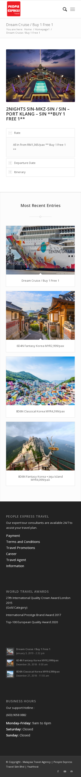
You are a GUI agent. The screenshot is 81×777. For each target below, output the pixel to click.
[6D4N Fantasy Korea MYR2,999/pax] (40, 315)
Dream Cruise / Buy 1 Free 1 (29, 24)
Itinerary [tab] (20, 172)
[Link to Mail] (71, 771)
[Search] (62, 9)
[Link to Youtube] (64, 771)
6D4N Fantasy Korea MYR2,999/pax (40, 346)
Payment (13, 535)
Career (11, 553)
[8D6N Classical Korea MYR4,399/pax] (40, 381)
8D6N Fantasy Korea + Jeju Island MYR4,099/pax (40, 478)
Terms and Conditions (23, 541)
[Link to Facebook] (58, 771)
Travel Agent (16, 559)
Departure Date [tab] (25, 163)
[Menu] (72, 9)
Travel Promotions (20, 547)
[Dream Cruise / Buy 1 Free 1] (40, 250)
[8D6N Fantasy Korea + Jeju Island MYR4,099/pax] (40, 446)
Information (15, 566)
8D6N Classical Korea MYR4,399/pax (40, 411)
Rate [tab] (17, 133)
